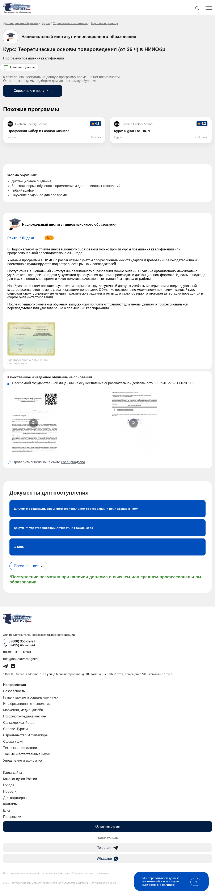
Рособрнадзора (73, 462)
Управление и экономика (70, 23)
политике (168, 884)
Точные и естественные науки (26, 754)
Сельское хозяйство (18, 722)
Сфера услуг (13, 741)
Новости (9, 791)
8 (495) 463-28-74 (22, 645)
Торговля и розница (104, 23)
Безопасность (14, 691)
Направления (14, 685)
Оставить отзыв (107, 826)
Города (8, 785)
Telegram (104, 847)
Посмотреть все (26, 566)
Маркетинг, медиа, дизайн (23, 710)
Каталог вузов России (20, 779)
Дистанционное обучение (20, 23)
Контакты (10, 804)
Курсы (46, 23)
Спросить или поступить (32, 90)
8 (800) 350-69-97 (22, 641)
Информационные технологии (27, 703)
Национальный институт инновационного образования (78, 36)
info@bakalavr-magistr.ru (21, 659)
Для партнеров (15, 798)
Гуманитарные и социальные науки (30, 697)
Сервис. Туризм (15, 729)
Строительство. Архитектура (25, 735)
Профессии (12, 817)
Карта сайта (12, 772)
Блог (6, 810)
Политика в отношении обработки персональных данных (37, 873)
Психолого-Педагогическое (24, 716)
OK (195, 881)
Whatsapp (104, 858)
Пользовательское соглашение (90, 873)
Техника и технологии (20, 748)
